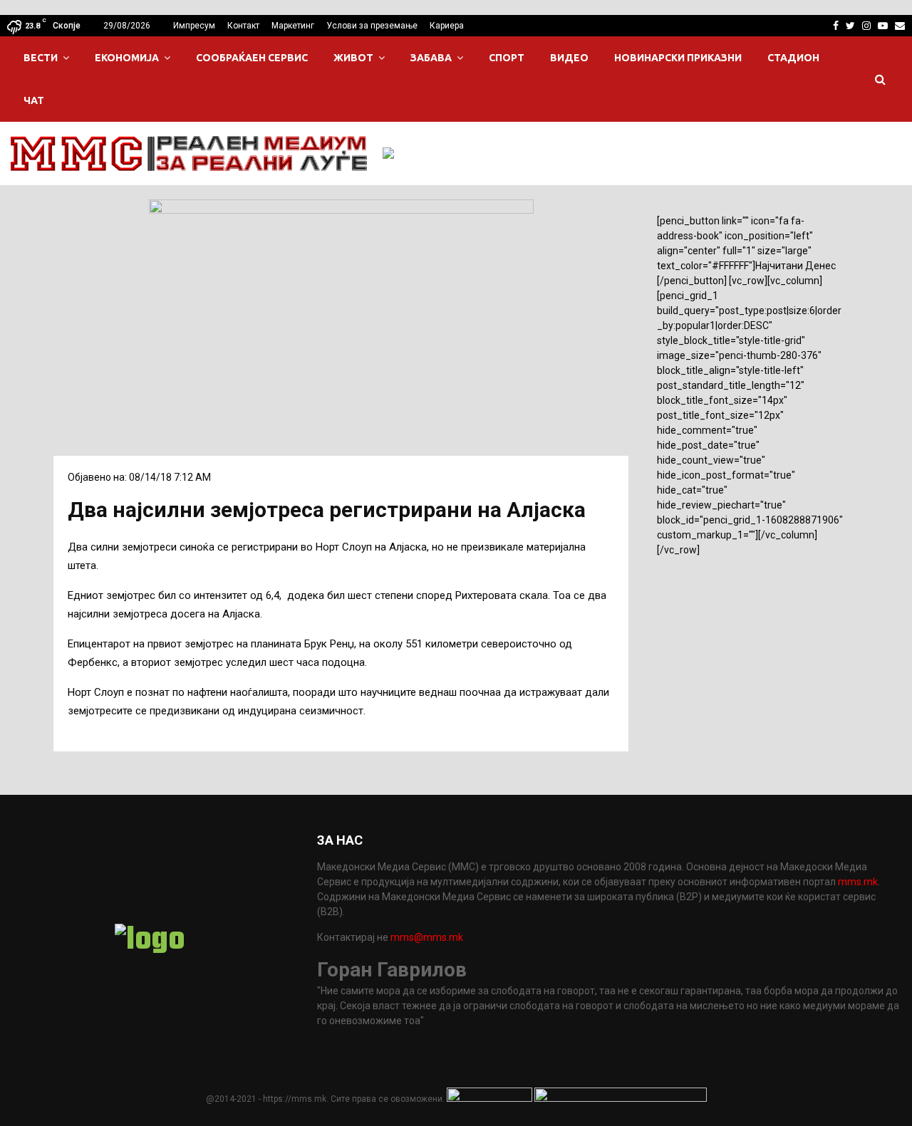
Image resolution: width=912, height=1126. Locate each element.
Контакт (243, 26)
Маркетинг (292, 26)
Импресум (194, 26)
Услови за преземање (372, 26)
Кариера (447, 26)
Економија (127, 57)
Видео (569, 57)
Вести (41, 57)
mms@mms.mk (426, 937)
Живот (353, 57)
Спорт (506, 57)
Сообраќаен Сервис (252, 57)
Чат (34, 100)
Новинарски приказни (678, 57)
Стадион (793, 57)
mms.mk (858, 881)
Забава (431, 57)
